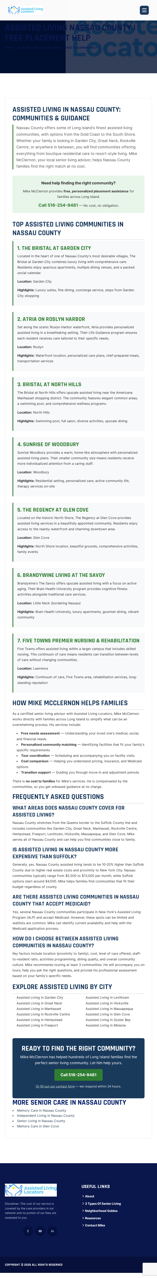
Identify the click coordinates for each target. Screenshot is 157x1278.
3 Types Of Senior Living (103, 1204)
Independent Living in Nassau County (46, 1115)
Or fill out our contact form (55, 1086)
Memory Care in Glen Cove (38, 1126)
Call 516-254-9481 (58, 205)
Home (9, 48)
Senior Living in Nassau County (41, 1121)
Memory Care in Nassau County (41, 1110)
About (89, 1196)
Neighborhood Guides (101, 1211)
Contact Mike (95, 1225)
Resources (93, 1218)
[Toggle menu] (144, 10)
